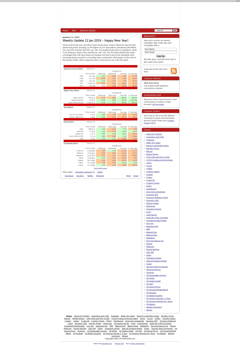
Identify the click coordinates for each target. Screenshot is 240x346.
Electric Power (152, 203)
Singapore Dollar (153, 258)
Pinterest (100, 176)
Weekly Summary (154, 307)
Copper (149, 175)
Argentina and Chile (155, 137)
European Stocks (153, 209)
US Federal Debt (153, 281)
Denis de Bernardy (138, 343)
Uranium (150, 273)
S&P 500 (150, 252)
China (149, 163)
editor (100, 172)
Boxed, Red (119, 343)
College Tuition (153, 172)
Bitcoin (149, 151)
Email (135, 176)
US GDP (149, 284)
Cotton (149, 178)
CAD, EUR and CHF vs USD (158, 157)
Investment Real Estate (156, 221)
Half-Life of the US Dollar (157, 218)
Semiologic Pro (106, 343)
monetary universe (83, 172)
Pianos (149, 244)
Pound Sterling (152, 250)
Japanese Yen (152, 226)
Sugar (149, 264)
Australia (150, 140)
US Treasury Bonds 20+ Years (159, 301)
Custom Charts (152, 183)
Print (128, 176)
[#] (104, 172)
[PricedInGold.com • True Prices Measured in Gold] (120, 15)
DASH (149, 186)
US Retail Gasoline (154, 296)
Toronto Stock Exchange (157, 267)
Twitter (90, 176)
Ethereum (150, 206)
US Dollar (150, 278)
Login (237, 1)
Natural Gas (151, 232)
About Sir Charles (87, 30)
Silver (148, 255)
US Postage (151, 293)
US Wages (150, 304)
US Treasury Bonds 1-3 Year (158, 299)
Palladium (150, 238)
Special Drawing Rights (156, 261)
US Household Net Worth (157, 290)
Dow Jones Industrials (155, 192)
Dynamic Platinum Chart (157, 198)
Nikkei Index (151, 235)
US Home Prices (153, 287)
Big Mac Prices (152, 149)
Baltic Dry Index (153, 143)
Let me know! (158, 104)
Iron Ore (150, 224)
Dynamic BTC (152, 195)
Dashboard (151, 189)
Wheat (149, 310)
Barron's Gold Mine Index (157, 146)
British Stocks (152, 154)
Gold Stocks (151, 215)
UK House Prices (153, 270)
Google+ (80, 176)
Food (148, 212)
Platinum (150, 247)
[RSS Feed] (174, 71)
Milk (148, 229)
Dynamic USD (152, 201)
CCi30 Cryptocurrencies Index (159, 160)
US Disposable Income (156, 275)
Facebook (69, 176)
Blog (74, 30)
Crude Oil (150, 180)
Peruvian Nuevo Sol (155, 241)
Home (65, 30)
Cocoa (149, 166)
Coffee (149, 169)
